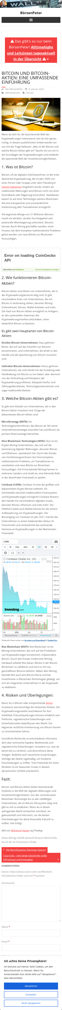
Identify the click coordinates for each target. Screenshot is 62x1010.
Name (6, 926)
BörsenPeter (16, 89)
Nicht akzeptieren (31, 1003)
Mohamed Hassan (20, 830)
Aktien (49, 703)
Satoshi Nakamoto (12, 186)
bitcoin (30, 92)
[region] (31, 983)
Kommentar (8, 883)
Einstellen (31, 994)
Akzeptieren (31, 985)
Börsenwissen (12, 92)
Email (6, 941)
